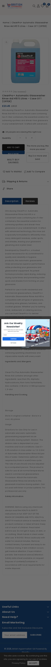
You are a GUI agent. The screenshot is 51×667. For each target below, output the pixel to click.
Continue (13, 339)
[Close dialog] (48, 321)
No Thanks (13, 343)
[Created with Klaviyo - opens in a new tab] (25, 347)
